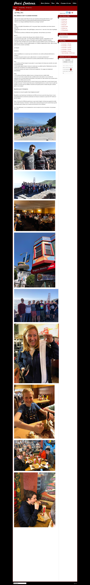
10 (63, 67)
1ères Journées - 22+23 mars (68, 53)
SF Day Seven (65, 30)
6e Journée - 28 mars (66, 44)
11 (64, 67)
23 (72, 69)
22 (70, 69)
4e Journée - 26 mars (66, 47)
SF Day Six (64, 24)
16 (72, 67)
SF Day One (64, 19)
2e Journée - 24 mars (66, 51)
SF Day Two (64, 21)
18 (64, 69)
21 (69, 69)
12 (66, 67)
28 (69, 71)
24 (63, 71)
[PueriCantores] (45, 3)
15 (70, 67)
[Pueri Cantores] (24, 3)
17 (63, 69)
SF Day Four (64, 28)
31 (63, 73)
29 (70, 71)
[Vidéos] (74, 3)
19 (66, 69)
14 (69, 67)
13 (67, 67)
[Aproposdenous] (66, 3)
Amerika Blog (22, 7)
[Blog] (57, 3)
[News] (53, 3)
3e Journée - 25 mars (66, 49)
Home (15, 7)
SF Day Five (64, 22)
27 (67, 71)
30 (72, 71)
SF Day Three (65, 26)
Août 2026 (68, 60)
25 (64, 71)
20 (67, 69)
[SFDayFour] (18, 12)
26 (66, 71)
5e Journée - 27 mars (66, 45)
